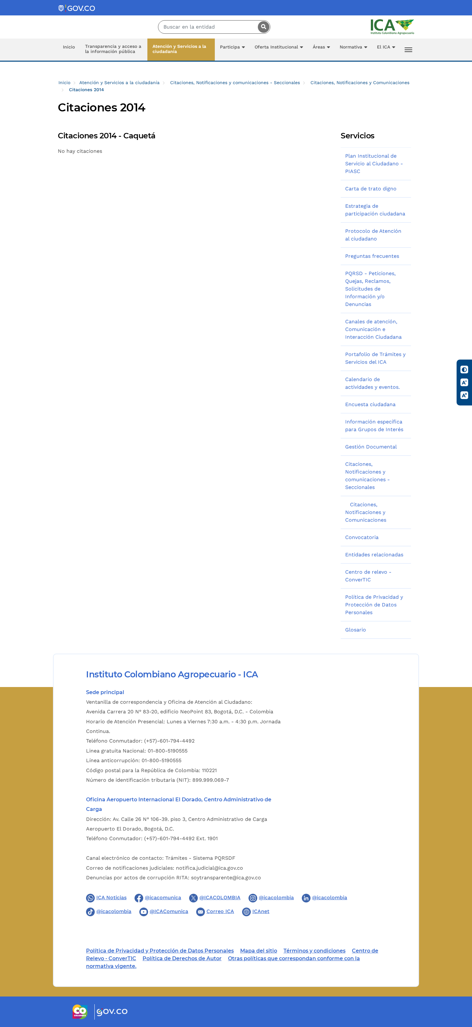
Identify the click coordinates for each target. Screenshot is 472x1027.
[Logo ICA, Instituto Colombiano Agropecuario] (392, 26)
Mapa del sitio (258, 951)
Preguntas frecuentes (372, 256)
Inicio (69, 46)
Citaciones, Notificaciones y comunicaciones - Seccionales (235, 82)
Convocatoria (362, 537)
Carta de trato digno (371, 189)
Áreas (319, 46)
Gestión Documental (371, 447)
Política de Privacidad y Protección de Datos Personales (374, 604)
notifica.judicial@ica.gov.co (209, 868)
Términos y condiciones (314, 951)
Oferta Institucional (276, 46)
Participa (230, 46)
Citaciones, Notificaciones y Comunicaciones (359, 82)
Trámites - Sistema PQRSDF (200, 858)
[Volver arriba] (458, 984)
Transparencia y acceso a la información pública (113, 49)
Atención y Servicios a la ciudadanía (179, 49)
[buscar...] (262, 27)
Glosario (355, 630)
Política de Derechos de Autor (182, 958)
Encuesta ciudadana (370, 404)
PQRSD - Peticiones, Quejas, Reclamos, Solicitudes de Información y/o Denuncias (370, 288)
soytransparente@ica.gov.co (226, 878)
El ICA (383, 46)
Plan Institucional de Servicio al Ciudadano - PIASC (374, 163)
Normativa (351, 46)
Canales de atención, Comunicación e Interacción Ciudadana (373, 329)
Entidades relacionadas (374, 555)
